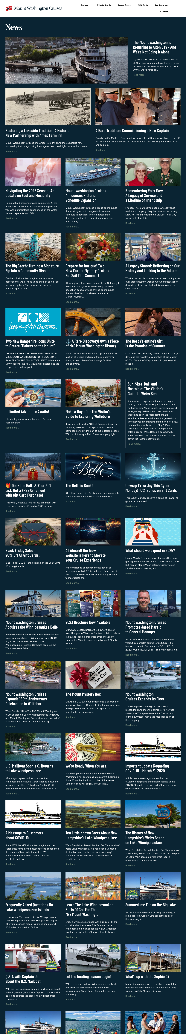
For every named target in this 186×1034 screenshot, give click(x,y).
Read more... (139, 74)
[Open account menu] (178, 8)
